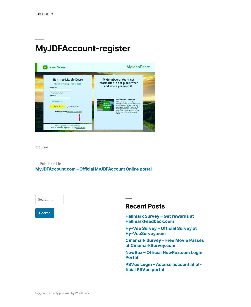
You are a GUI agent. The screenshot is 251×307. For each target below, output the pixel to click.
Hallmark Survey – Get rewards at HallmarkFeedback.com (160, 219)
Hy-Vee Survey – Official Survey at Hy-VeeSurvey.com (161, 231)
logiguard (44, 13)
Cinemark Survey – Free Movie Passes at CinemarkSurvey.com (165, 243)
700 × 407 (41, 147)
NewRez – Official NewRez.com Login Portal (164, 255)
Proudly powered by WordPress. (69, 293)
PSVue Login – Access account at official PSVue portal (164, 267)
